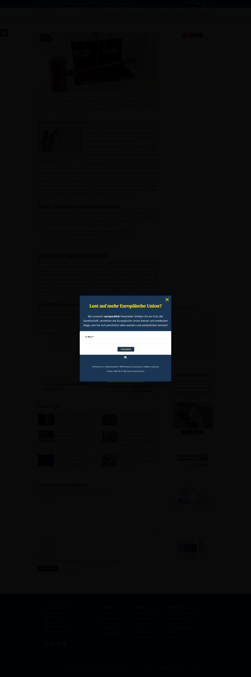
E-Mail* (90, 337)
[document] (125, 338)
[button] (167, 299)
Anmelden (126, 349)
